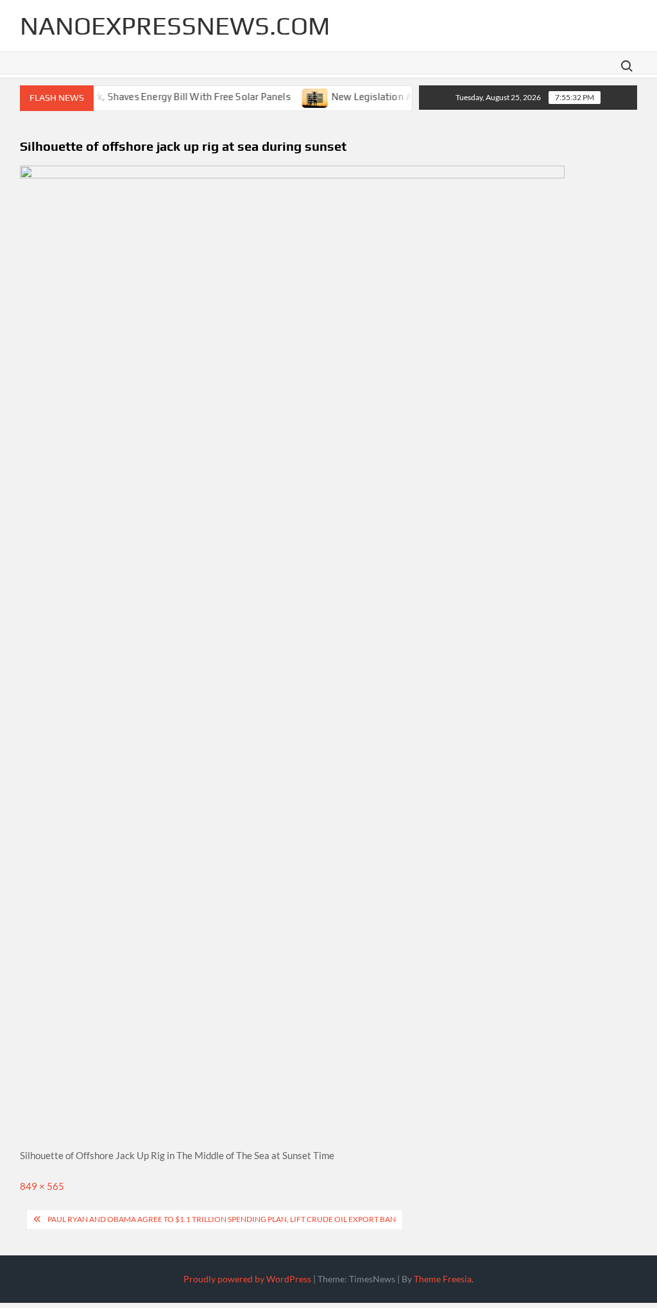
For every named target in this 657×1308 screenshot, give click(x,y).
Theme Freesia (443, 1278)
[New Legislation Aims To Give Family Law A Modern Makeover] (302, 96)
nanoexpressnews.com (175, 25)
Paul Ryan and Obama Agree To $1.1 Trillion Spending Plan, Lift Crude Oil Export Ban (221, 1219)
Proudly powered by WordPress (247, 1278)
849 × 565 (42, 1186)
